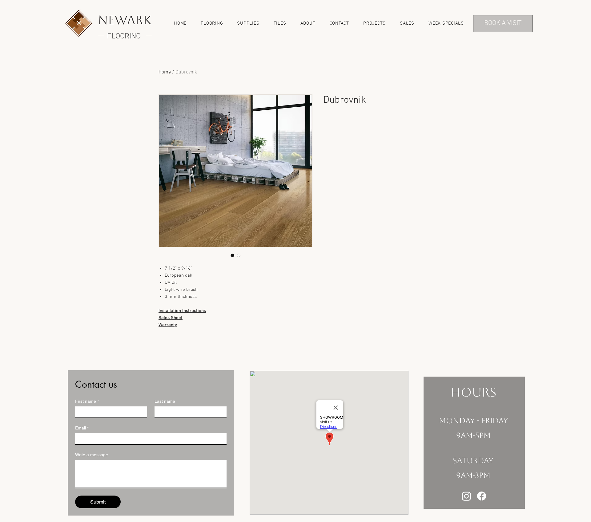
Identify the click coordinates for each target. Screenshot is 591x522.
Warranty (168, 325)
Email (82, 427)
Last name (165, 401)
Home (165, 72)
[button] (212, 23)
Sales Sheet (171, 318)
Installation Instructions (182, 311)
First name (87, 401)
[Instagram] (466, 496)
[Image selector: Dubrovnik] (232, 255)
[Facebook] (482, 496)
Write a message (91, 454)
